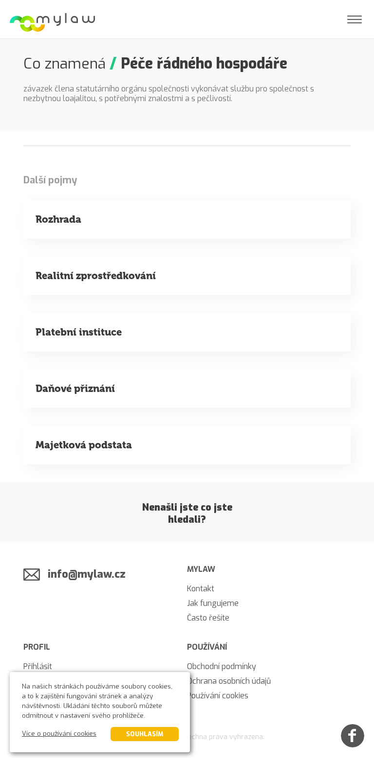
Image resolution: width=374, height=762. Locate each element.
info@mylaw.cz (87, 574)
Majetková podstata (84, 445)
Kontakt (200, 589)
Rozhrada (58, 219)
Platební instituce (79, 332)
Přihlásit (37, 666)
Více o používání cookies (59, 733)
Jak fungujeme (213, 603)
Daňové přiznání (75, 388)
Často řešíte (208, 618)
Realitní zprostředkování (96, 276)
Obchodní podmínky (221, 666)
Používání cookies (217, 696)
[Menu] (354, 19)
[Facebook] (352, 735)
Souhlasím (144, 734)
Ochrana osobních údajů (229, 681)
